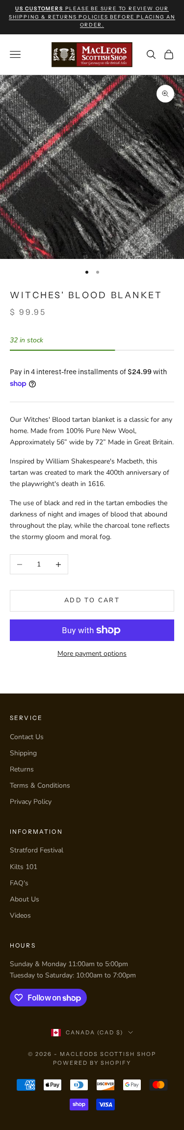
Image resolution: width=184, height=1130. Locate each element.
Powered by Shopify (92, 1062)
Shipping (23, 753)
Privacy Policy (31, 801)
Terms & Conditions (40, 785)
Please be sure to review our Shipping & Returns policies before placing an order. (92, 16)
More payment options (92, 653)
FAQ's (19, 883)
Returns (22, 769)
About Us (24, 899)
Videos (20, 915)
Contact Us (27, 737)
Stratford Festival (36, 850)
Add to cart (92, 600)
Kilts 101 (23, 867)
